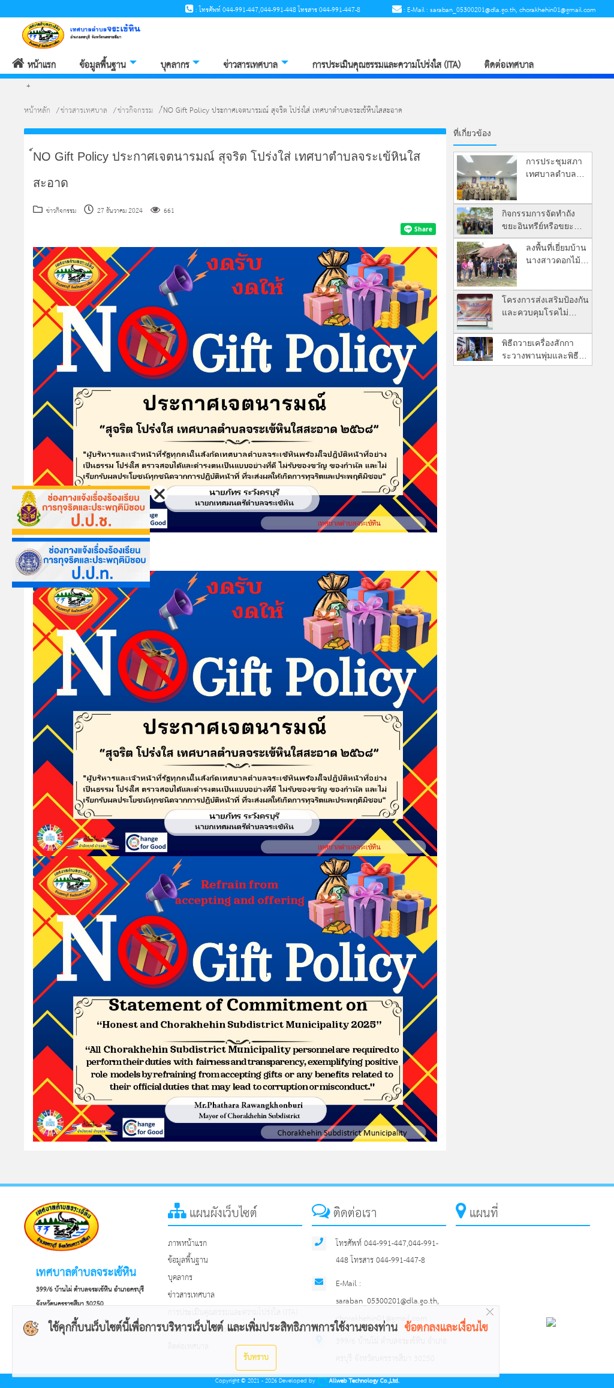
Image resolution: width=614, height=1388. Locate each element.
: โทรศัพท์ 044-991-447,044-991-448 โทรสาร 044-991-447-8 (277, 10)
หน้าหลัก (37, 110)
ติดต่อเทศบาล (509, 65)
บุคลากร (175, 65)
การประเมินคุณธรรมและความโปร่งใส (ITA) (386, 65)
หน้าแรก (40, 65)
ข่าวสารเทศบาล (251, 65)
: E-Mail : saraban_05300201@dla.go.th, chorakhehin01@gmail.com (499, 10)
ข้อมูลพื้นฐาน (103, 65)
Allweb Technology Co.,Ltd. (363, 1381)
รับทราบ (256, 1357)
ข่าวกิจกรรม (135, 110)
